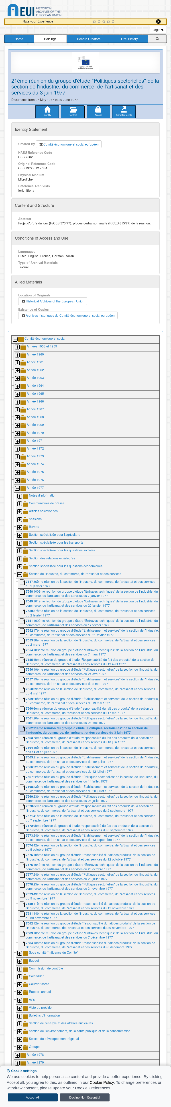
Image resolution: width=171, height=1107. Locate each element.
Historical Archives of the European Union (55, 301)
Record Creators (88, 39)
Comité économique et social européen (71, 144)
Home (19, 39)
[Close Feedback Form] (158, 21)
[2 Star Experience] (99, 21)
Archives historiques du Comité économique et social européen (70, 315)
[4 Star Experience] (109, 21)
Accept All (32, 1097)
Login (157, 29)
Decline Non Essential (84, 1097)
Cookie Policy (102, 1082)
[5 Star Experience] (113, 21)
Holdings (50, 39)
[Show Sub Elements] (17, 347)
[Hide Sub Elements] (15, 339)
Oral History (129, 39)
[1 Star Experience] (95, 21)
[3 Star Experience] (104, 21)
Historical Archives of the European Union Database (47, 10)
